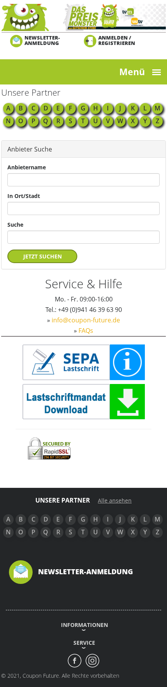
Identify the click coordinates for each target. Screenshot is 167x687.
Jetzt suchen (42, 256)
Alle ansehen (115, 500)
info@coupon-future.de (86, 320)
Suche (15, 224)
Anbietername (26, 167)
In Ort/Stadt (23, 196)
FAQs (85, 330)
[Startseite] (83, 17)
